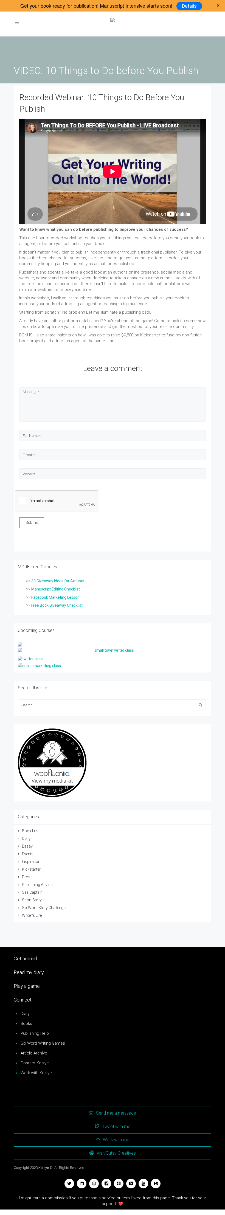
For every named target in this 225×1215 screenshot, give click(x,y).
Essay (27, 846)
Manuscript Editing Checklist (55, 589)
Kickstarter (31, 869)
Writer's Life (32, 915)
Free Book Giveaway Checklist (57, 605)
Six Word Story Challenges (45, 907)
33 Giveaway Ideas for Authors (57, 581)
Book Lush (31, 831)
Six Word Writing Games (43, 1043)
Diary (26, 838)
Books (26, 1023)
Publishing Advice (37, 884)
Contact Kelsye (35, 1063)
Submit (32, 522)
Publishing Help (35, 1033)
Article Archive (34, 1053)
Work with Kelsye (36, 1072)
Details (189, 6)
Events (27, 854)
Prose (27, 877)
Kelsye (43, 1168)
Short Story (32, 900)
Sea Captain (32, 892)
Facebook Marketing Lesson (55, 597)
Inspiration (31, 861)
